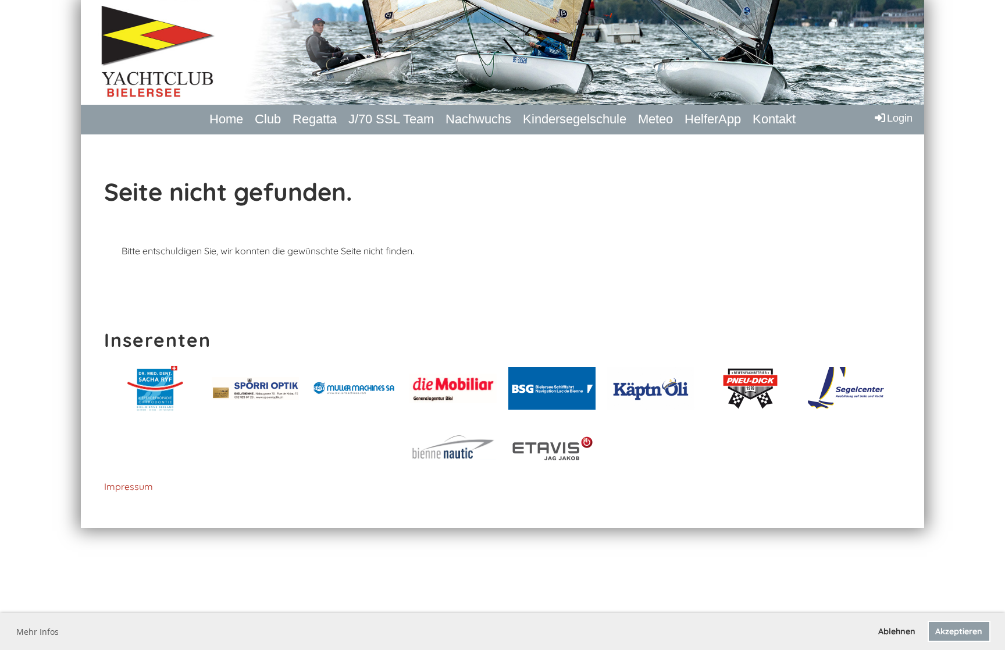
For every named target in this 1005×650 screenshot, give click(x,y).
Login (900, 118)
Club (268, 119)
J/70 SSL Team (391, 119)
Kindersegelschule (574, 119)
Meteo (655, 119)
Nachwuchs (478, 119)
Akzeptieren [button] (958, 631)
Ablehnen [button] (896, 631)
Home (226, 119)
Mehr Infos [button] (37, 631)
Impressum (128, 486)
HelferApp (713, 119)
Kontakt (774, 119)
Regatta (315, 119)
